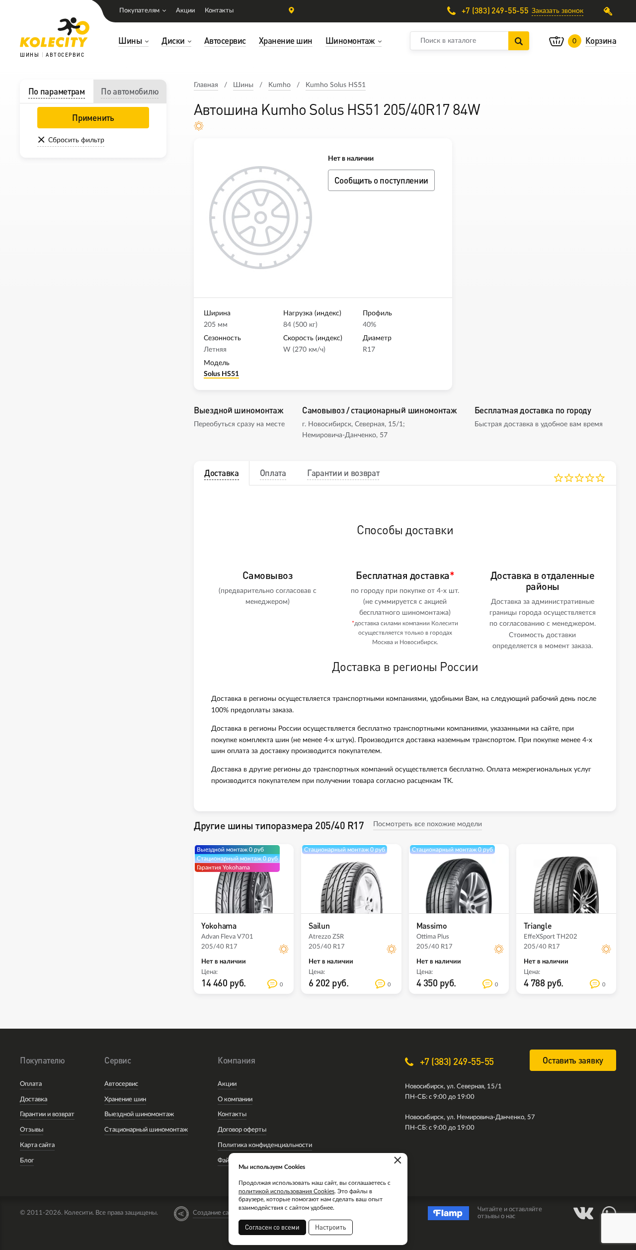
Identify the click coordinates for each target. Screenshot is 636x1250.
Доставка (33, 1099)
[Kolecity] (54, 32)
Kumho (279, 85)
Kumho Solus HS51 (336, 85)
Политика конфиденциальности (265, 1145)
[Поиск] (518, 40)
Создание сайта (215, 1213)
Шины (243, 85)
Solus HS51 (221, 374)
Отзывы (31, 1130)
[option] (261, 218)
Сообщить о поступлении (381, 180)
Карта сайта (37, 1145)
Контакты (219, 10)
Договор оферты (242, 1130)
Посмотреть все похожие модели (427, 824)
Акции (185, 10)
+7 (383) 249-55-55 (494, 10)
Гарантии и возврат (47, 1114)
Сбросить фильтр (76, 140)
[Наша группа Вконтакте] (583, 1213)
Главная (206, 85)
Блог (27, 1160)
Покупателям (139, 10)
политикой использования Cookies (286, 1191)
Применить (93, 117)
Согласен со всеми (272, 1227)
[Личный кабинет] (610, 11)
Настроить (330, 1227)
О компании (235, 1099)
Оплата (31, 1084)
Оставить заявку (573, 1060)
